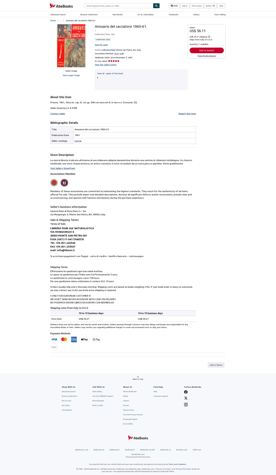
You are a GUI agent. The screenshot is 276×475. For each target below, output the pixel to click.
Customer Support (161, 396)
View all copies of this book (110, 73)
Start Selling (220, 14)
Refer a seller (97, 405)
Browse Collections (89, 14)
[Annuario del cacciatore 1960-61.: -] (71, 45)
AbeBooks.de (98, 450)
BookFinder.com (138, 455)
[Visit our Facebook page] (186, 392)
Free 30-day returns (207, 55)
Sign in (185, 6)
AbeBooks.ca (165, 450)
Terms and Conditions (177, 464)
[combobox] (119, 5)
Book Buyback (98, 401)
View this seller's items (105, 64)
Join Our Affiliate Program (102, 396)
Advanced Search (58, 14)
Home (53, 20)
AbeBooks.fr (115, 450)
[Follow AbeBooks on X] (186, 398)
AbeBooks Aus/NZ (147, 450)
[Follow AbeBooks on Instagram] (186, 405)
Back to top (138, 379)
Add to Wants (216, 365)
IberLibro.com (181, 450)
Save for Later (101, 44)
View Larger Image (71, 75)
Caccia (77, 140)
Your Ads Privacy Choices (133, 414)
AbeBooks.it (130, 450)
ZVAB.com (197, 450)
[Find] (156, 5)
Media (125, 396)
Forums (126, 405)
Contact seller (57, 113)
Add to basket (206, 50)
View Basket (67, 410)
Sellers (196, 14)
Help (221, 6)
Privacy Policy (128, 410)
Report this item (187, 113)
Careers (126, 401)
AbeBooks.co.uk (81, 450)
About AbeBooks (130, 391)
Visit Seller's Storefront (62, 168)
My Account (197, 6)
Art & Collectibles (146, 14)
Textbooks (173, 14)
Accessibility (128, 424)
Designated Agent (130, 419)
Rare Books (118, 14)
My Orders (66, 405)
